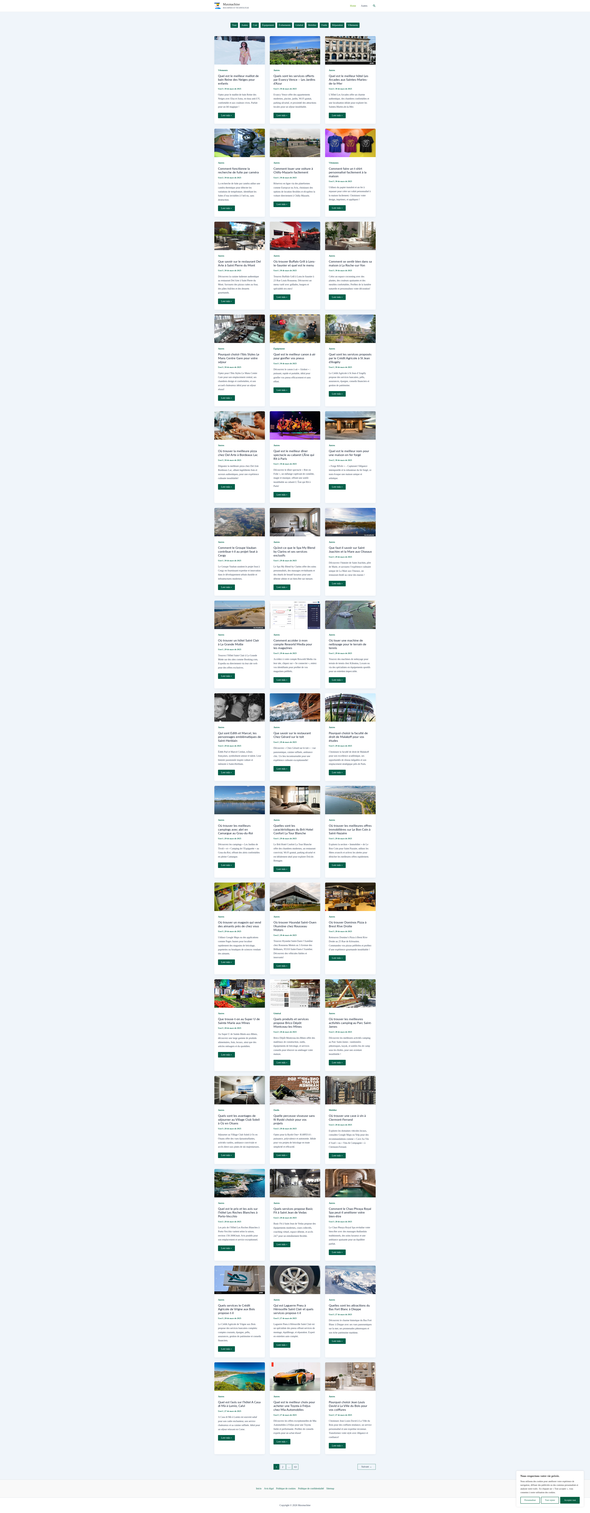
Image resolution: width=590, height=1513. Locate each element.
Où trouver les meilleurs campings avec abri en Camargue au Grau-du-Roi (235, 829)
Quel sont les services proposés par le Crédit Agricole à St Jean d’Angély (350, 358)
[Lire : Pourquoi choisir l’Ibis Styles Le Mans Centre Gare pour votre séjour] (239, 328)
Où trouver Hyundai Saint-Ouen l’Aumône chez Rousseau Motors (294, 926)
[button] (374, 6)
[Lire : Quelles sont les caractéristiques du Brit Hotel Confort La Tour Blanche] (295, 799)
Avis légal (269, 1488)
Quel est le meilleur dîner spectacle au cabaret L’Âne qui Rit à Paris (293, 455)
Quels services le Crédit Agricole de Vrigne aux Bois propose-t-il (236, 1309)
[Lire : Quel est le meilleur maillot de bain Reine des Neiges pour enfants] (239, 50)
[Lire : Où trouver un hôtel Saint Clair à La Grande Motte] (239, 614)
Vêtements (223, 70)
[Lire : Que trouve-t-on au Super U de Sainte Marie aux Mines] (239, 993)
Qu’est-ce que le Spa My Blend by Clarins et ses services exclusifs (294, 551)
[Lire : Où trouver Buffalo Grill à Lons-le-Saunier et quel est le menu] (295, 235)
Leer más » (226, 116)
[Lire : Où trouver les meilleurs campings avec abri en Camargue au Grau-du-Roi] (239, 799)
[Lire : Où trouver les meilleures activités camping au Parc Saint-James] (350, 993)
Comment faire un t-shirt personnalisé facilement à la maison (347, 172)
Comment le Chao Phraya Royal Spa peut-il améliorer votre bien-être (350, 1212)
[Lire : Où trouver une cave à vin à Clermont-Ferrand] (350, 1090)
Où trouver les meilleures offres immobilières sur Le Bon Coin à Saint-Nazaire (350, 829)
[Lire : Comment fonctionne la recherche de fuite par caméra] (239, 142)
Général (277, 1013)
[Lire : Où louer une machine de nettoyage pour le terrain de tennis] (350, 614)
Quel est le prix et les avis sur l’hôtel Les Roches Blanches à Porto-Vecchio (238, 1212)
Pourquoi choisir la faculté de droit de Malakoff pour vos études (348, 737)
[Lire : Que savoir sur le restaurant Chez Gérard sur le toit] (295, 707)
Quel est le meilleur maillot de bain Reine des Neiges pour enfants (238, 80)
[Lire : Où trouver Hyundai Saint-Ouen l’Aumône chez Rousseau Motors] (295, 896)
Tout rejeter (550, 1500)
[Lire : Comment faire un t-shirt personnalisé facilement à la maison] (350, 142)
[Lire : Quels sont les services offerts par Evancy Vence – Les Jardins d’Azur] (295, 50)
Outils (276, 1110)
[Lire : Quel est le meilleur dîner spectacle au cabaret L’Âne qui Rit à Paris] (295, 425)
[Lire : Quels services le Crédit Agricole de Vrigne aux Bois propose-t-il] (239, 1279)
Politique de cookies (286, 1488)
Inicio (259, 1488)
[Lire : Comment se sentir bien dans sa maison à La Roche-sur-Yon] (350, 235)
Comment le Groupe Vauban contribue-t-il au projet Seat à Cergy (238, 551)
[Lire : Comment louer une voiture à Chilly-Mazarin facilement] (295, 142)
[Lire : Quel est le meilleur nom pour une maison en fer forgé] (350, 425)
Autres (276, 70)
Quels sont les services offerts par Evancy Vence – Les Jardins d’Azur (294, 80)
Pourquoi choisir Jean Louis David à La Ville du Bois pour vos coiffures (348, 1406)
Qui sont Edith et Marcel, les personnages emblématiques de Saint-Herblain (239, 737)
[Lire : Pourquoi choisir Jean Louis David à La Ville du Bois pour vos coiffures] (350, 1376)
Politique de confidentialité (311, 1488)
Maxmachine (231, 4)
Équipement (279, 349)
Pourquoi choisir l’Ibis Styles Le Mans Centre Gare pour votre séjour (238, 358)
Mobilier (333, 1110)
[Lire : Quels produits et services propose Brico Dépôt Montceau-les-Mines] (295, 993)
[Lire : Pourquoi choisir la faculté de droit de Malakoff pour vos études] (350, 707)
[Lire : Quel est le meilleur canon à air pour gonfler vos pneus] (295, 328)
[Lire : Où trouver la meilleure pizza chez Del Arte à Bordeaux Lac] (239, 425)
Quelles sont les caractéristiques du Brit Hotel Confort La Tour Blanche (293, 829)
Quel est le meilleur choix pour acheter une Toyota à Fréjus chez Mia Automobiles (294, 1406)
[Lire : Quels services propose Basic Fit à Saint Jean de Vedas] (295, 1183)
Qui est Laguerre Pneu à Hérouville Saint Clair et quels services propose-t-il (293, 1309)
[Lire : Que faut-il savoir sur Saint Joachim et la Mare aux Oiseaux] (350, 522)
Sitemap (330, 1488)
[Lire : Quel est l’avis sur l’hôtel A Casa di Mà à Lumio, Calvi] (239, 1376)
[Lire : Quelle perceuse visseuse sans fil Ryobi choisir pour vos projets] (295, 1090)
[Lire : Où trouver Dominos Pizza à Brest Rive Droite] (350, 896)
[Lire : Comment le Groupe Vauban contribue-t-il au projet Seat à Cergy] (239, 522)
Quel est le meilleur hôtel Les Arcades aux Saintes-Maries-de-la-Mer (348, 80)
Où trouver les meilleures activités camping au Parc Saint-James (350, 1023)
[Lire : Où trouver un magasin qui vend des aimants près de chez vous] (239, 896)
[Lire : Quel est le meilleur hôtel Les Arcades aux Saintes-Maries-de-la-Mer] (350, 50)
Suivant (366, 1466)
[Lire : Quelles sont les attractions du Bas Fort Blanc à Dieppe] (350, 1279)
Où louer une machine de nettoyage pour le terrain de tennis (347, 644)
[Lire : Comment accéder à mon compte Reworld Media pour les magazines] (295, 614)
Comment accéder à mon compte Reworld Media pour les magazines (292, 644)
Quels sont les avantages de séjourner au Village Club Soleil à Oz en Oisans (239, 1119)
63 (295, 1467)
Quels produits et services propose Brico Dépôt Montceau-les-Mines (291, 1023)
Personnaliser (530, 1500)
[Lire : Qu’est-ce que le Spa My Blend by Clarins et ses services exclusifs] (295, 522)
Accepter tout (570, 1500)
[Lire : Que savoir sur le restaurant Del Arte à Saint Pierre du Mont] (239, 235)
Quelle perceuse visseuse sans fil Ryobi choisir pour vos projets (294, 1119)
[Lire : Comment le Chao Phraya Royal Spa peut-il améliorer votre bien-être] (350, 1183)
